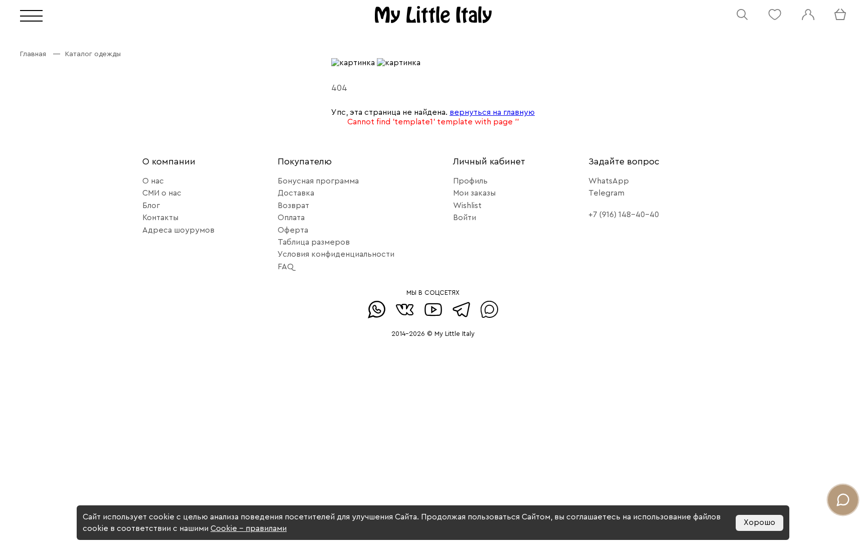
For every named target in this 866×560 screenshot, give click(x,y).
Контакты (160, 218)
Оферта (293, 230)
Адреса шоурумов (178, 230)
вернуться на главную (492, 112)
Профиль (470, 181)
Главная (33, 54)
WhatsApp (608, 181)
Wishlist (467, 206)
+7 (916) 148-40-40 (623, 215)
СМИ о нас (161, 193)
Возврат (293, 206)
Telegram (606, 193)
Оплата (291, 218)
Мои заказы (474, 193)
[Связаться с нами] (843, 500)
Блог (151, 206)
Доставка (296, 193)
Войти (464, 218)
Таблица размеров (314, 242)
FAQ (286, 267)
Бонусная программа (318, 181)
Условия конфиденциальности (336, 254)
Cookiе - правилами (248, 528)
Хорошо (759, 522)
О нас (153, 181)
